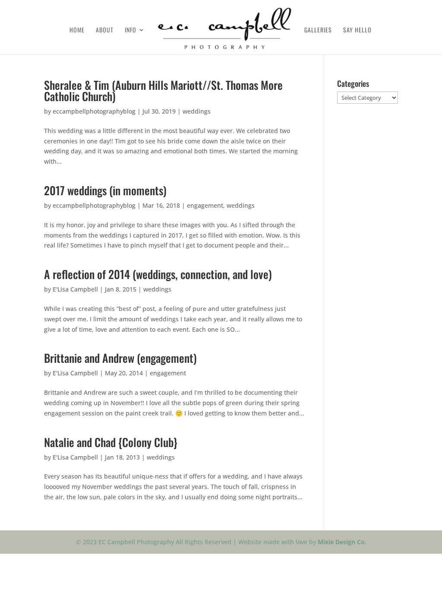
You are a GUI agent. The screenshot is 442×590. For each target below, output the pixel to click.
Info (130, 30)
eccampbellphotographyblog (94, 111)
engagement (205, 205)
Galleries (318, 30)
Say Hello (357, 30)
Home (77, 30)
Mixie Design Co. (342, 542)
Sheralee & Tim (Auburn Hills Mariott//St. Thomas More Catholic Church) (163, 90)
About (105, 30)
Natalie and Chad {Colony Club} (110, 442)
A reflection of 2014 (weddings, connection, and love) (158, 274)
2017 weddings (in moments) (105, 190)
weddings (197, 111)
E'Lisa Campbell (75, 289)
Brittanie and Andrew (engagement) (120, 357)
